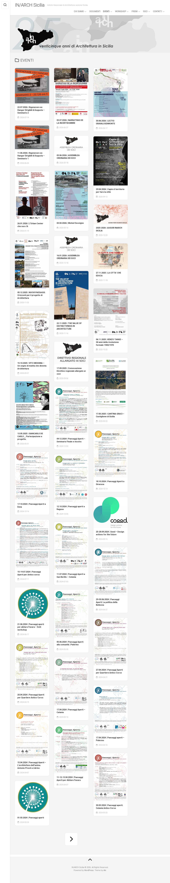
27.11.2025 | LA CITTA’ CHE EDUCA (108, 274)
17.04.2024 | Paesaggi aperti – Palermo (110, 739)
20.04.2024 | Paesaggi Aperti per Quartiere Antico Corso (30, 696)
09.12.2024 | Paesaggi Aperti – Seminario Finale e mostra (71, 440)
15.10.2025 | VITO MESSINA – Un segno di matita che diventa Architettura (31, 366)
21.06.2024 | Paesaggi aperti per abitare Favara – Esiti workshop (30, 627)
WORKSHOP (120, 11)
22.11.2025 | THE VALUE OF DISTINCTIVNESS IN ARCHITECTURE (69, 326)
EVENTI (106, 11)
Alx (105, 870)
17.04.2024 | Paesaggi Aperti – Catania (71, 711)
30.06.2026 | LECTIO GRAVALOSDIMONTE (105, 122)
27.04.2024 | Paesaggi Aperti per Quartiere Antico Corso (109, 671)
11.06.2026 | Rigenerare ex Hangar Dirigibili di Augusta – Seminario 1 (31, 156)
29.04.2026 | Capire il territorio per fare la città (110, 190)
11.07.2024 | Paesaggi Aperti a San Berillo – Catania (71, 575)
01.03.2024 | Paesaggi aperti (30, 817)
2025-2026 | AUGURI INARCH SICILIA (109, 229)
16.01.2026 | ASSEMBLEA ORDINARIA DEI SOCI (68, 257)
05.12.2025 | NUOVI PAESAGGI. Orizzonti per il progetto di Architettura (31, 295)
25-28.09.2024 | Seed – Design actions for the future (110, 533)
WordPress (89, 870)
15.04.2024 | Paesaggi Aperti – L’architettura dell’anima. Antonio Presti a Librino (31, 765)
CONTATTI (157, 11)
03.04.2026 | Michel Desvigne (70, 223)
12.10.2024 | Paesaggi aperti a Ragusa (71, 508)
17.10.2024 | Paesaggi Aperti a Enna (31, 505)
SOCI (145, 11)
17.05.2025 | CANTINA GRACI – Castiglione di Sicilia (110, 415)
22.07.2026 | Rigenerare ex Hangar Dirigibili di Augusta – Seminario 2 (31, 110)
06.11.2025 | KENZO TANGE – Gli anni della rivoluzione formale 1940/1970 (109, 342)
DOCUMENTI (95, 11)
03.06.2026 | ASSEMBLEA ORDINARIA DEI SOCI (68, 156)
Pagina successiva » (71, 839)
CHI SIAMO (79, 11)
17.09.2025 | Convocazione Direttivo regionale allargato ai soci (71, 371)
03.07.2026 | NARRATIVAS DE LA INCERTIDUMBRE (70, 121)
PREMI (135, 11)
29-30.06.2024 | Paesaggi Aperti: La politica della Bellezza (107, 602)
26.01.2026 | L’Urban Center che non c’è (30, 224)
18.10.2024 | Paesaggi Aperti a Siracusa (110, 482)
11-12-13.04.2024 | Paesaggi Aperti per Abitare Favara (70, 778)
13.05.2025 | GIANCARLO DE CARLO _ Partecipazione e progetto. (30, 436)
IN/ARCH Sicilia (30, 5)
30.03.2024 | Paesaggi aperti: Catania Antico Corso (109, 806)
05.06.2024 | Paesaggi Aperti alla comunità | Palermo (70, 643)
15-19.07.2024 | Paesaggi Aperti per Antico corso (29, 573)
